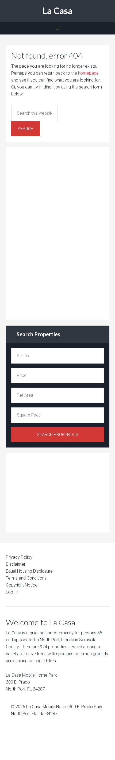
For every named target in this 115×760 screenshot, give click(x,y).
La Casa (57, 10)
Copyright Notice (21, 585)
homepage (88, 73)
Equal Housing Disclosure (29, 571)
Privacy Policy (19, 557)
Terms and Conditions (26, 578)
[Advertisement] (51, 232)
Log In (12, 592)
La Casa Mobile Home (47, 706)
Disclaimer (15, 564)
